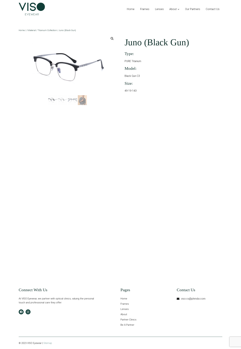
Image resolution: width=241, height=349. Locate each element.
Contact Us (213, 9)
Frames (144, 9)
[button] (112, 39)
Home (130, 9)
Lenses (159, 9)
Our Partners (192, 9)
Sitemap (47, 343)
